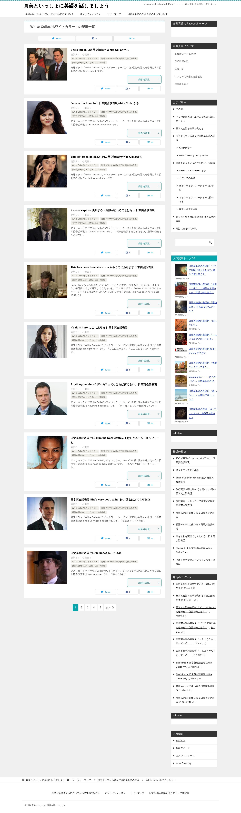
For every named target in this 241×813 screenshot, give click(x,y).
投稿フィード (183, 748)
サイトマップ (114, 14)
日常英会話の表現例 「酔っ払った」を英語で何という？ (203, 395)
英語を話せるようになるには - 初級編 (88, 62)
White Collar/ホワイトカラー (84, 58)
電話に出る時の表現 (186, 228)
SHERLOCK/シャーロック (192, 170)
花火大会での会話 (188, 209)
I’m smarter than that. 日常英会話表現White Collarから (105, 103)
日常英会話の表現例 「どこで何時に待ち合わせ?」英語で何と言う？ (203, 270)
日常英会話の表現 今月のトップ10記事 (148, 14)
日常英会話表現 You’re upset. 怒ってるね (96, 553)
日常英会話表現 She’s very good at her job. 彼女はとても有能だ (110, 499)
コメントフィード (185, 755)
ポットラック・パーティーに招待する (196, 199)
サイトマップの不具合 (187, 470)
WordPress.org (183, 763)
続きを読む (144, 79)
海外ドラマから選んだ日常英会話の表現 (119, 58)
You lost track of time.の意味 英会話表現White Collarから (106, 156)
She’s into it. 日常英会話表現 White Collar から (100, 49)
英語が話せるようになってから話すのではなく (49, 14)
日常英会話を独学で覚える (189, 128)
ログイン (180, 740)
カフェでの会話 (187, 178)
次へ (108, 607)
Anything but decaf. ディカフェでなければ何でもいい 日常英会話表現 (114, 384)
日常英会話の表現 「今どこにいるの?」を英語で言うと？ (203, 413)
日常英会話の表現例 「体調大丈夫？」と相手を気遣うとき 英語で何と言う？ (203, 288)
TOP (48, 780)
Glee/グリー (185, 147)
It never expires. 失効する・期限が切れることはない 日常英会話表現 (113, 210)
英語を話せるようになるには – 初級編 (195, 163)
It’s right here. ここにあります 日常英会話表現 (99, 327)
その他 (179, 109)
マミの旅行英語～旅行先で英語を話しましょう (195, 118)
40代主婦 (186, 702)
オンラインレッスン (90, 14)
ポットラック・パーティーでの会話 (196, 187)
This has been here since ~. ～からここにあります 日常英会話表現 (112, 267)
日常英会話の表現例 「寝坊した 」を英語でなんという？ (203, 306)
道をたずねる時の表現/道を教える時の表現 (196, 218)
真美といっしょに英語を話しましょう (66, 5)
